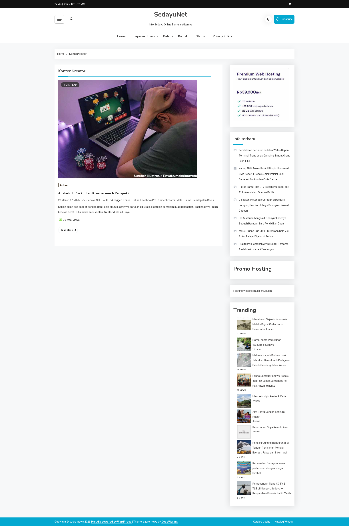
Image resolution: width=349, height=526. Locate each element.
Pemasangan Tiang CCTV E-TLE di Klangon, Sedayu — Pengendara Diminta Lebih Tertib (271, 488)
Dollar (135, 200)
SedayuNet (170, 14)
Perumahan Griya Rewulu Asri (270, 427)
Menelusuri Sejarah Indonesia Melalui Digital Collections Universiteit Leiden (269, 324)
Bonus (127, 200)
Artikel (64, 185)
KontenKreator (166, 200)
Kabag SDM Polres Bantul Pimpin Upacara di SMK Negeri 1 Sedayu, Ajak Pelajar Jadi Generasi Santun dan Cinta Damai (264, 174)
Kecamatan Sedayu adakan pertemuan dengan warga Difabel (268, 468)
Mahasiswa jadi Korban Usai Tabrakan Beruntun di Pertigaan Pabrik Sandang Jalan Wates (271, 360)
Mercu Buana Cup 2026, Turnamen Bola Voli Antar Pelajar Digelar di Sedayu (264, 234)
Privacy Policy (222, 36)
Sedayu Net (93, 200)
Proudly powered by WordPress (111, 521)
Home (121, 36)
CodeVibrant (169, 521)
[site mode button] (268, 19)
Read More (67, 230)
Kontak (183, 36)
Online (187, 200)
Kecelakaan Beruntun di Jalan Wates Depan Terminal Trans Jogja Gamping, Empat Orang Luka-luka (264, 155)
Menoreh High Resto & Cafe (269, 396)
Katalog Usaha (261, 521)
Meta (179, 200)
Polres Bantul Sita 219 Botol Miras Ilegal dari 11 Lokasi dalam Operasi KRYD (264, 189)
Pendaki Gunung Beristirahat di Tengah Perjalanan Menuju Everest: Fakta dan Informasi (270, 447)
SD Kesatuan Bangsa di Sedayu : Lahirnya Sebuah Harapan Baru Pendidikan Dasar (262, 221)
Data (166, 36)
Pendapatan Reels (203, 200)
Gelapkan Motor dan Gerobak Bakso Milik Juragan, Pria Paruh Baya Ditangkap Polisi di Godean (264, 205)
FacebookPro (148, 200)
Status (200, 36)
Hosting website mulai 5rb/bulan (252, 290)
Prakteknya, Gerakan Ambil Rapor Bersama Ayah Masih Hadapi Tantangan (263, 246)
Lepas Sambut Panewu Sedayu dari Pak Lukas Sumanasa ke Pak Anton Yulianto (270, 380)
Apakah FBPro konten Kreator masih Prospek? (93, 193)
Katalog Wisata (284, 521)
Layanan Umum (144, 36)
